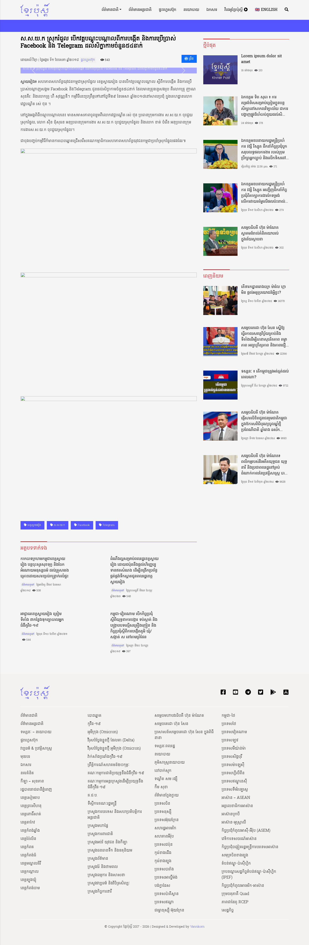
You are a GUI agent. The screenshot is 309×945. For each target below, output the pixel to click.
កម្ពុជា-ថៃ (228, 716)
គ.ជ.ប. (93, 795)
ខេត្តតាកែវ (28, 822)
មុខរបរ (25, 757)
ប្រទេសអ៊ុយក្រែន (166, 820)
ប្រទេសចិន (162, 804)
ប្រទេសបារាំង (164, 869)
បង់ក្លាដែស (162, 886)
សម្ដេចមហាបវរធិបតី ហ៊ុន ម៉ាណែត (179, 716)
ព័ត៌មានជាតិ (110, 10)
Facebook (83, 525)
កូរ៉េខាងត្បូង (162, 861)
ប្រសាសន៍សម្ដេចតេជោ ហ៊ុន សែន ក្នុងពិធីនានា (184, 735)
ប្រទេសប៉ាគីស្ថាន (166, 894)
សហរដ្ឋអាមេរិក (165, 828)
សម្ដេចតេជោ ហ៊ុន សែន (171, 724)
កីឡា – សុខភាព (32, 781)
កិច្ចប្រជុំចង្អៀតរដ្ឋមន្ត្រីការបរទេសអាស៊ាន (250, 847)
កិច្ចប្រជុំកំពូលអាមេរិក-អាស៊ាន (243, 886)
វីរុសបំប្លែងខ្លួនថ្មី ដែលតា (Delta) (111, 740)
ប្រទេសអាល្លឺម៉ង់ (165, 878)
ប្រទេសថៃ (229, 724)
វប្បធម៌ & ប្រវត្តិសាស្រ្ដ (36, 749)
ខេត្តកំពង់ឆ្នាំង (30, 831)
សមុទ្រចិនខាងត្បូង (235, 855)
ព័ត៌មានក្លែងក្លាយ (166, 795)
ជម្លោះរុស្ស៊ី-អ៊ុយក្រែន (169, 910)
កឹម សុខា (161, 787)
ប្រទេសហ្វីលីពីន (233, 773)
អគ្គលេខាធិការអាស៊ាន (237, 806)
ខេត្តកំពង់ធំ (28, 855)
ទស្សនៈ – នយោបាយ (36, 732)
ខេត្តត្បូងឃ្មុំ (28, 880)
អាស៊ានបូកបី (231, 814)
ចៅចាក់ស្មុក (162, 771)
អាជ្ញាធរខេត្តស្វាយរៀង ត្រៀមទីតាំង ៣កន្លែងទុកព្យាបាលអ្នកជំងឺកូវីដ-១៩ (42, 620)
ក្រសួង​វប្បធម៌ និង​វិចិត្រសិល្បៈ (109, 883)
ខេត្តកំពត (27, 847)
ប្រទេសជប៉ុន (163, 845)
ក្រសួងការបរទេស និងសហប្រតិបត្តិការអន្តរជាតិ (115, 815)
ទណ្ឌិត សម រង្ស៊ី (165, 779)
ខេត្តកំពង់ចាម (30, 888)
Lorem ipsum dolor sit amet (261, 59)
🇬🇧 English (266, 10)
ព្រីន (191, 59)
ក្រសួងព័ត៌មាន (98, 859)
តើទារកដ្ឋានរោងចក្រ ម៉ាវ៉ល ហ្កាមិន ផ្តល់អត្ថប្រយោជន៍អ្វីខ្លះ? (263, 290)
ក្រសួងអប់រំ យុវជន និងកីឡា (107, 842)
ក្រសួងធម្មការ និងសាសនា (106, 875)
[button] (34, 70)
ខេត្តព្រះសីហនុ (31, 806)
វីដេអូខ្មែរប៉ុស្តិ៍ (234, 10)
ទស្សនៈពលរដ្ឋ (164, 746)
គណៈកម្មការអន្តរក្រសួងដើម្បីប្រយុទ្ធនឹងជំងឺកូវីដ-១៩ (115, 784)
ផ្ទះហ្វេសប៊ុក (167, 10)
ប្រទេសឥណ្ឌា (164, 902)
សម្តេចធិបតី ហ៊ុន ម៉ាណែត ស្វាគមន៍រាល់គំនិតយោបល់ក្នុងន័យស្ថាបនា (260, 233)
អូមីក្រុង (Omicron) (103, 732)
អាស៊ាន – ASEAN (236, 798)
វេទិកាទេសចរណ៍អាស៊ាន (239, 839)
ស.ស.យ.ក (59, 525)
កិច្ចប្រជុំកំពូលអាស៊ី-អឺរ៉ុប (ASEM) (246, 831)
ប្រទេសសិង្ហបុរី (232, 757)
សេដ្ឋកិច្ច (228, 910)
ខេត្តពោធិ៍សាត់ (31, 814)
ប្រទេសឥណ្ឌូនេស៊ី (234, 781)
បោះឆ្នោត (94, 716)
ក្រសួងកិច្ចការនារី (100, 892)
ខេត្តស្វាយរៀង (34, 525)
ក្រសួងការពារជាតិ (100, 834)
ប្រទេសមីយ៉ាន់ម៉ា (234, 749)
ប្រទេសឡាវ (230, 740)
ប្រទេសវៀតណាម (234, 732)
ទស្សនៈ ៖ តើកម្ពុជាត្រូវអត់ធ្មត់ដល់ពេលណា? (265, 374)
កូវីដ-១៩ (94, 724)
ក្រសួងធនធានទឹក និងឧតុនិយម (110, 850)
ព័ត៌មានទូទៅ (28, 585)
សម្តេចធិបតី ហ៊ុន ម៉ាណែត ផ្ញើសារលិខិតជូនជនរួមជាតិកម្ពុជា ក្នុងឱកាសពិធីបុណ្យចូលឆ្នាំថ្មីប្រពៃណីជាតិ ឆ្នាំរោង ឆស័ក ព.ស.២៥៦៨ (264, 421)
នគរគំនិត (27, 773)
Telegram (108, 525)
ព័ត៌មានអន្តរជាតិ (140, 10)
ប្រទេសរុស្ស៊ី (162, 812)
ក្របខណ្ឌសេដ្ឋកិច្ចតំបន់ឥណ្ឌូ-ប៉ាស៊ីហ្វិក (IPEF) (249, 875)
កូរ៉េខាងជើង (162, 853)
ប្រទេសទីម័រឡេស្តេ (235, 790)
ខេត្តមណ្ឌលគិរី (31, 863)
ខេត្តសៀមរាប (30, 798)
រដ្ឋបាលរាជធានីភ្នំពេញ (36, 790)
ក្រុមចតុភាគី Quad (235, 894)
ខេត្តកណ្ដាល (30, 872)
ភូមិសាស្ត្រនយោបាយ (169, 763)
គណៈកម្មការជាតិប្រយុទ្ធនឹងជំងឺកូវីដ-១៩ (116, 773)
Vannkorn (197, 926)
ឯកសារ (211, 10)
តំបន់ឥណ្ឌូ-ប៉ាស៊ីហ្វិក (236, 863)
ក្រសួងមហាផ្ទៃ (98, 826)
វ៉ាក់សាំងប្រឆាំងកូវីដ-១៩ (105, 757)
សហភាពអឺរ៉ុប (164, 836)
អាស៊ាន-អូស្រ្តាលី (234, 822)
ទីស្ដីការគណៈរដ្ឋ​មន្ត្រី (102, 804)
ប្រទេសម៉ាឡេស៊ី (233, 765)
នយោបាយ (191, 10)
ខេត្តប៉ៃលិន (28, 839)
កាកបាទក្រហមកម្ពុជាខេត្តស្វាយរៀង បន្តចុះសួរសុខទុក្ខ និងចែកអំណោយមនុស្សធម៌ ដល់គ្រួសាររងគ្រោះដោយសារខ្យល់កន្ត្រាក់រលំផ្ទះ (45, 567)
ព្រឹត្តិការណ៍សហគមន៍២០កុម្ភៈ (108, 765)
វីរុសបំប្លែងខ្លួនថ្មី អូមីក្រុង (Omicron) (114, 749)
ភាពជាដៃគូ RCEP (235, 902)
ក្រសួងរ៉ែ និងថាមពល (103, 867)
